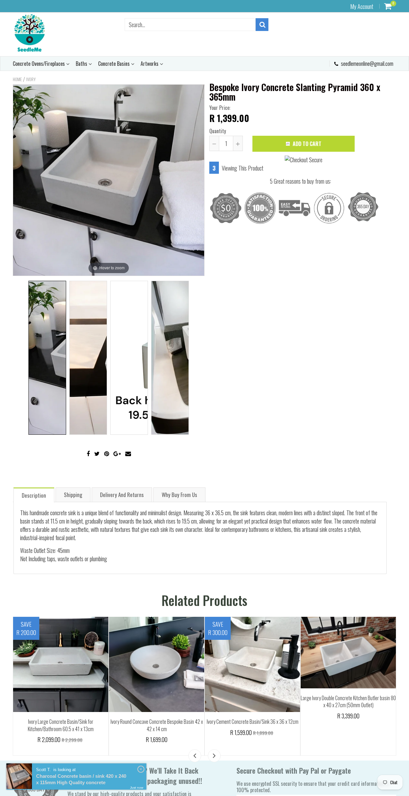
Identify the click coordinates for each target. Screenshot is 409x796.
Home (17, 79)
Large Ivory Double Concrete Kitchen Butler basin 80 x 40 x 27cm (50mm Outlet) (348, 701)
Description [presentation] (34, 495)
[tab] (34, 494)
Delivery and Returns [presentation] (122, 495)
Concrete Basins (114, 63)
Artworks (150, 63)
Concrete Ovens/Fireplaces (39, 63)
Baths (82, 63)
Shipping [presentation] (73, 495)
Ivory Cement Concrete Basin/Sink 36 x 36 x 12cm (252, 721)
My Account (361, 6)
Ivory (31, 79)
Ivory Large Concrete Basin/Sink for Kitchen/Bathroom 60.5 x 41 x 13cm (61, 725)
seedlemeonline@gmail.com (366, 63)
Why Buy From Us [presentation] (179, 495)
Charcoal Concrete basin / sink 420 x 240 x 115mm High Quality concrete (81, 779)
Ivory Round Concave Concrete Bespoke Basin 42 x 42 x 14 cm (157, 725)
